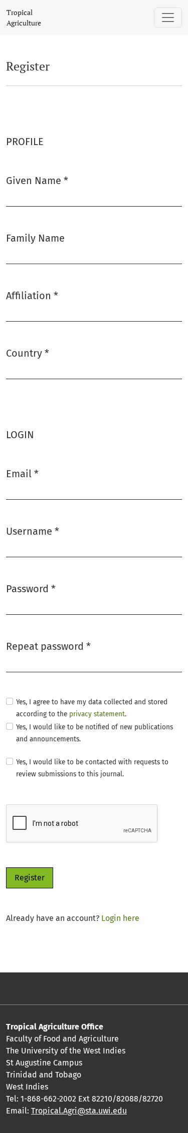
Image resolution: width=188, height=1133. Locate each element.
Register (30, 877)
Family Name (35, 238)
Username (32, 531)
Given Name (37, 180)
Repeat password (48, 646)
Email (22, 473)
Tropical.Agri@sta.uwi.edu (79, 1110)
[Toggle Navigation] (168, 18)
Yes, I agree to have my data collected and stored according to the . (91, 708)
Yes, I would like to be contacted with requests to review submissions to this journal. (92, 768)
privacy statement (97, 714)
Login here (120, 918)
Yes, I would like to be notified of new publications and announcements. (94, 733)
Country (27, 353)
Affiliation (32, 295)
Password (31, 588)
